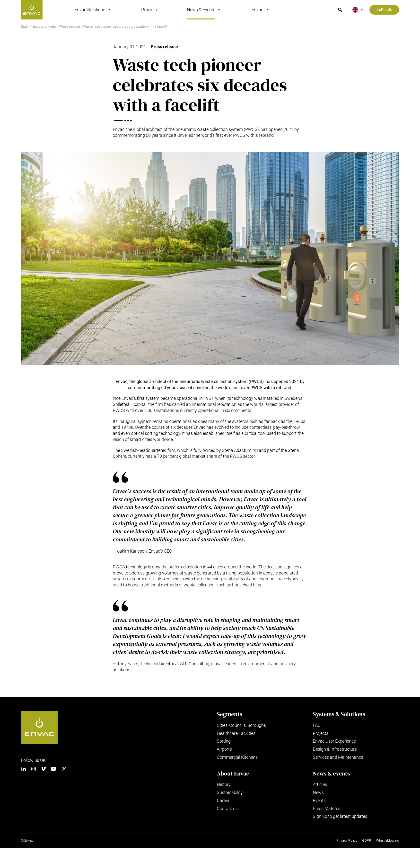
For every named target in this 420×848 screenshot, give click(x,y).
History (224, 784)
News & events (331, 773)
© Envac (27, 841)
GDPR (366, 841)
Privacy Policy (346, 841)
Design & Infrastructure (335, 749)
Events (319, 800)
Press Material (326, 808)
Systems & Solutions (339, 714)
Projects (149, 9)
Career (223, 800)
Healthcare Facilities (236, 733)
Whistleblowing (387, 841)
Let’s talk (384, 10)
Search (340, 9)
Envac (257, 9)
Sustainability (230, 792)
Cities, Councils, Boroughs (241, 725)
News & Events (201, 9)
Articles (320, 784)
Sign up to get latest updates (340, 816)
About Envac (233, 773)
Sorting (224, 741)
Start (24, 27)
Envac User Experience (334, 741)
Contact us (227, 808)
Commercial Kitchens (237, 757)
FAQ (317, 725)
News (318, 792)
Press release (70, 27)
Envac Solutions (90, 9)
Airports (224, 749)
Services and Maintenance (338, 757)
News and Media (44, 27)
